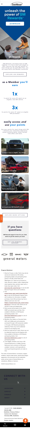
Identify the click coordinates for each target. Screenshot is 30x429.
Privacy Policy (14, 411)
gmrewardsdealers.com (13, 315)
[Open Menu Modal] (2, 4)
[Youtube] (21, 382)
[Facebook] (9, 382)
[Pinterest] (15, 382)
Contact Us (7, 413)
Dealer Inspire (8, 420)
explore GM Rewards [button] (15, 74)
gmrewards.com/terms (12, 288)
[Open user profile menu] (25, 425)
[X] (18, 382)
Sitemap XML (8, 415)
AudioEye (7, 411)
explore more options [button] (15, 215)
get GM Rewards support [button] (15, 242)
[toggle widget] (25, 420)
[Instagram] (12, 382)
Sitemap (14, 413)
